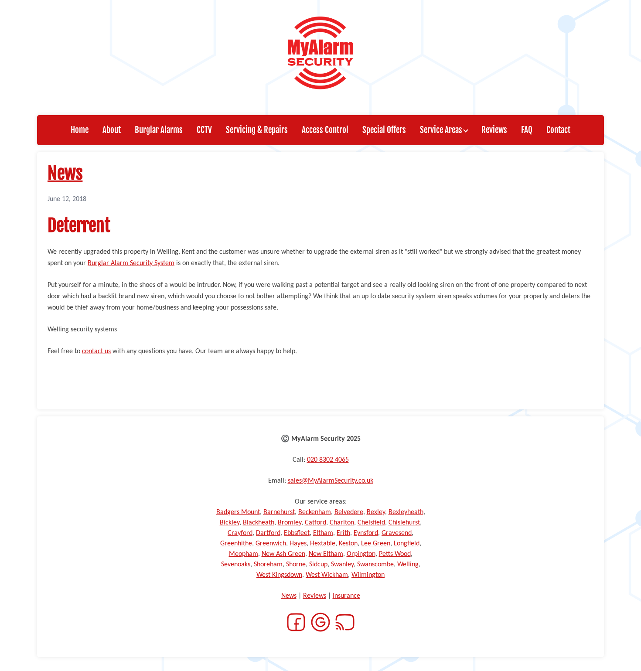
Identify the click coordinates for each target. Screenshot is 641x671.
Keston (348, 543)
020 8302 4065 (328, 459)
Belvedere (348, 512)
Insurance (346, 596)
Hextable (322, 543)
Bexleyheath (406, 512)
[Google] (320, 627)
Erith (343, 533)
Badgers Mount (238, 512)
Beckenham (314, 512)
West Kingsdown (279, 575)
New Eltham (326, 554)
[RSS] (344, 627)
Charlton (342, 522)
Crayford (240, 533)
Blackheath (258, 522)
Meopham (243, 554)
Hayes (298, 543)
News (65, 173)
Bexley (376, 512)
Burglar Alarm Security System (131, 263)
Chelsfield (371, 522)
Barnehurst (279, 512)
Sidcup (318, 564)
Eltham (323, 533)
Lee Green (375, 543)
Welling (408, 564)
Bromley (289, 522)
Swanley (342, 564)
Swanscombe (375, 564)
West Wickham (327, 575)
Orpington (361, 554)
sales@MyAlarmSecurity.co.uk (330, 480)
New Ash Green (283, 554)
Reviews (314, 596)
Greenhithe (236, 543)
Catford (315, 522)
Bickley (229, 522)
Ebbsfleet (297, 533)
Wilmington (368, 575)
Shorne (296, 564)
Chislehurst (404, 522)
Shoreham (268, 564)
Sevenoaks (235, 564)
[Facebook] (296, 627)
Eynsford (366, 533)
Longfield (406, 543)
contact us (96, 351)
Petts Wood (395, 554)
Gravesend (397, 533)
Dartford (268, 533)
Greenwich (271, 543)
